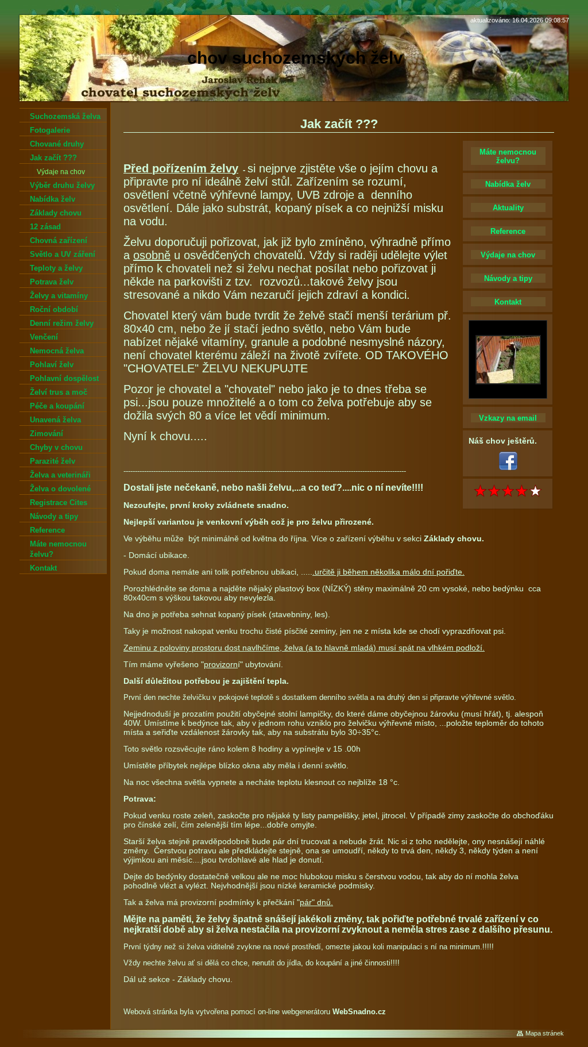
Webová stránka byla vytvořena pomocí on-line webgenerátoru (254, 1011)
